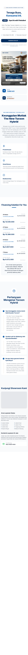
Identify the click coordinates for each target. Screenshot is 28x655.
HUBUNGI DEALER (13, 40)
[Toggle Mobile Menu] (25, 2)
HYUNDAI (7, 3)
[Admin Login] (22, 2)
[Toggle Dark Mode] (19, 2)
